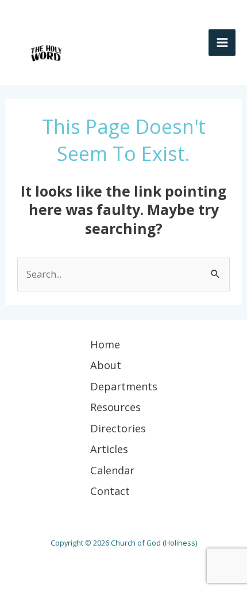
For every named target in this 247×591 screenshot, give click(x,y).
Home (105, 344)
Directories (118, 428)
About (105, 365)
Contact (110, 491)
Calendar (112, 470)
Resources (115, 407)
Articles (109, 449)
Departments (123, 386)
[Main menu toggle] (222, 42)
